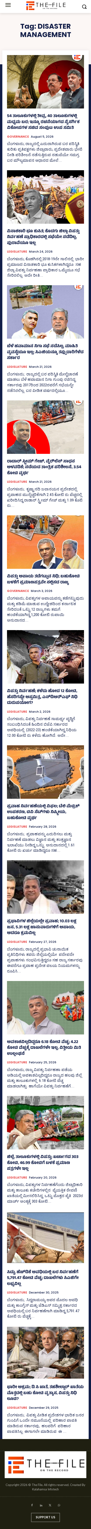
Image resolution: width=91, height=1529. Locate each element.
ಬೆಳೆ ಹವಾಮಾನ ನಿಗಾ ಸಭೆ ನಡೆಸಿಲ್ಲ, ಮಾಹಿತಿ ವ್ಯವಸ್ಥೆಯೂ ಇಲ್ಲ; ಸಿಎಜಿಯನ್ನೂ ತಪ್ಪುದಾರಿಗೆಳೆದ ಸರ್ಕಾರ (45, 352)
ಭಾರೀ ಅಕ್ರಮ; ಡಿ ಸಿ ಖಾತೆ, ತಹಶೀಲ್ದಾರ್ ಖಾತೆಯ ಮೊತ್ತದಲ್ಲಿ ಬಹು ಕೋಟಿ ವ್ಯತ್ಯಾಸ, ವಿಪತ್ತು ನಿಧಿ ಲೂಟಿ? (45, 1393)
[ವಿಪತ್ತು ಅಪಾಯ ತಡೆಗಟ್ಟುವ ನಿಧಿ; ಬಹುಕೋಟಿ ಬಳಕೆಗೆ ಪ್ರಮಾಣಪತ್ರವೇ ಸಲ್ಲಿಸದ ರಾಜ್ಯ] (45, 542)
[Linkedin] (41, 1506)
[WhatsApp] (59, 1506)
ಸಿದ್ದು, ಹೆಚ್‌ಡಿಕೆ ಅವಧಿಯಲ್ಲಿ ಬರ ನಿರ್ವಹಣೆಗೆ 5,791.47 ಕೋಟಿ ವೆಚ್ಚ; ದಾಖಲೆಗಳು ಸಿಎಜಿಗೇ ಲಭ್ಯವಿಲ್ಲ (43, 1278)
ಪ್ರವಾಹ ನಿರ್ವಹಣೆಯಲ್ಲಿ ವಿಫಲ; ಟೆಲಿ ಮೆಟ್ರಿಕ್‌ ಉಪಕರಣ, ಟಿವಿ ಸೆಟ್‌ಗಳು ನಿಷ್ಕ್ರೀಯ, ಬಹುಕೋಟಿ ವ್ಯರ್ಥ (43, 812)
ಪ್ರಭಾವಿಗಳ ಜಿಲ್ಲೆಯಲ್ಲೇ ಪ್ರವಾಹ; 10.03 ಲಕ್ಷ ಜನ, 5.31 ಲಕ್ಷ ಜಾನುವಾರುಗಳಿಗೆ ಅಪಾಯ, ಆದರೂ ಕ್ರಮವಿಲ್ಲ (41, 927)
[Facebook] (31, 1506)
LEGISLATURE (17, 252)
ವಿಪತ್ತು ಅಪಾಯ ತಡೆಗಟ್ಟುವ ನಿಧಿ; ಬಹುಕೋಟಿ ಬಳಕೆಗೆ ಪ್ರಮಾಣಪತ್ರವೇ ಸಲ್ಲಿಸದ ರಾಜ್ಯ (43, 579)
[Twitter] (50, 1506)
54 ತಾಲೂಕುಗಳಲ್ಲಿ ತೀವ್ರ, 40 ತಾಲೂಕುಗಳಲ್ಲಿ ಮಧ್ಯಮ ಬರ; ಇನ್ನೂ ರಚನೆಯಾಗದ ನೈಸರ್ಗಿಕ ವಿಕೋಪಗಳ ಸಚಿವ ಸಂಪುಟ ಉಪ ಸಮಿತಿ (43, 122)
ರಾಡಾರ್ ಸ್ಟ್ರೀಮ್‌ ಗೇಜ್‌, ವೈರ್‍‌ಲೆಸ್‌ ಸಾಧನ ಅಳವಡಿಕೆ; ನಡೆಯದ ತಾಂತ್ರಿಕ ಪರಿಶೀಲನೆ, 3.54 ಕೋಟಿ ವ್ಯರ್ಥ (44, 467)
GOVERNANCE (18, 137)
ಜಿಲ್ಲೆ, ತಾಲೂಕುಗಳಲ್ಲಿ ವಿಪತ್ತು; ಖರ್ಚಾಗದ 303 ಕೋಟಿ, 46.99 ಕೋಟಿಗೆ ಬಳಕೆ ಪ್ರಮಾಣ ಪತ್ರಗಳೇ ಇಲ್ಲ (42, 1163)
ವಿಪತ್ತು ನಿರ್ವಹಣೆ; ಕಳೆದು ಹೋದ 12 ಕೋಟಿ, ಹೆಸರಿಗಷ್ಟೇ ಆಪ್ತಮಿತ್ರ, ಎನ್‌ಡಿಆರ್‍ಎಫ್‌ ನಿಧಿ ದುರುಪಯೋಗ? (42, 697)
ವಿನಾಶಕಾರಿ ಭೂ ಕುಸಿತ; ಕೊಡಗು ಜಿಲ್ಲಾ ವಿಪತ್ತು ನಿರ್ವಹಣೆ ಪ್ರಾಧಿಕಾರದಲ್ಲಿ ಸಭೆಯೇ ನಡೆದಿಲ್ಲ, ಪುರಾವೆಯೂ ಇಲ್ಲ (43, 237)
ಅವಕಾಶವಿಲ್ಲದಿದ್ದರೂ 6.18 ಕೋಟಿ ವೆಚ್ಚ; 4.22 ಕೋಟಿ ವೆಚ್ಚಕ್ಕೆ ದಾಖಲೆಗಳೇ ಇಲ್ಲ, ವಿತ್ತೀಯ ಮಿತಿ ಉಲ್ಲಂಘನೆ (44, 1048)
